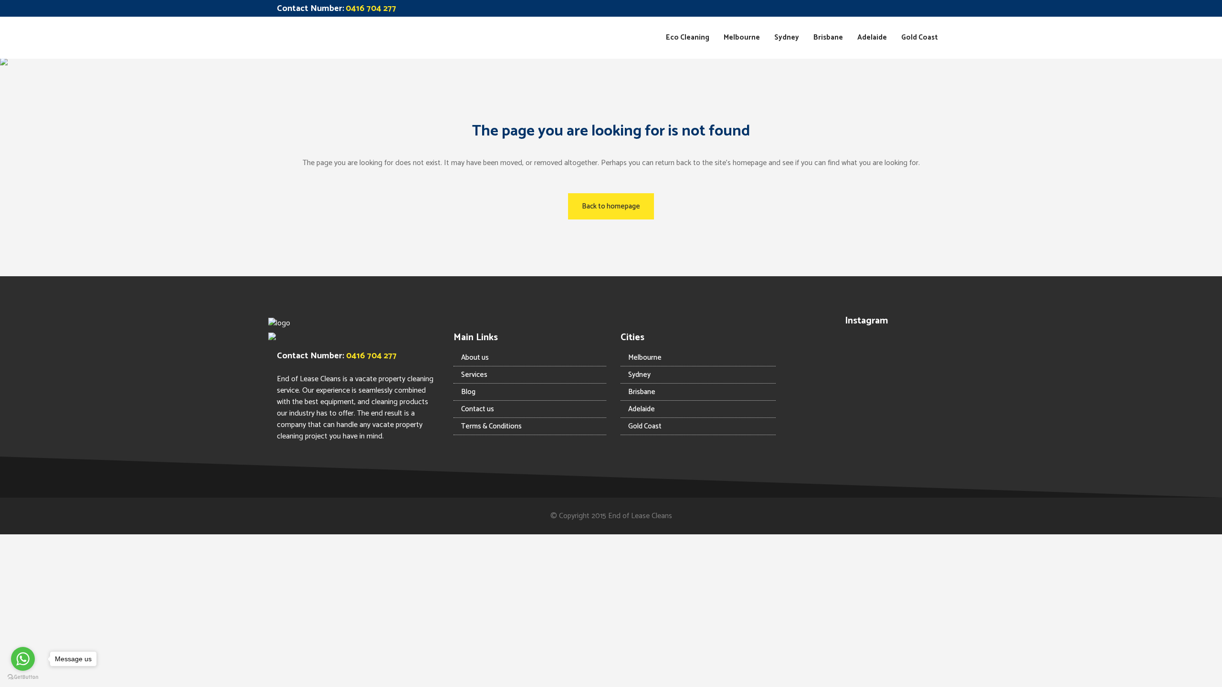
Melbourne (645, 358)
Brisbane (641, 392)
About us (475, 358)
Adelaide (641, 409)
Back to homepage (611, 206)
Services (474, 375)
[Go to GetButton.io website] (23, 677)
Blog (468, 392)
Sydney (639, 375)
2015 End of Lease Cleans (631, 516)
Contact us (477, 409)
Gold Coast (645, 426)
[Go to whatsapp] (23, 659)
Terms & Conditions (491, 426)
